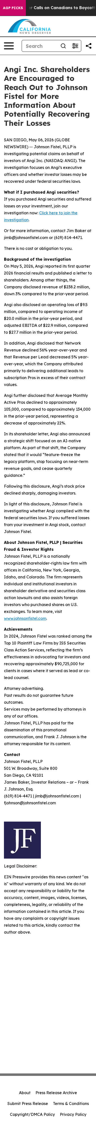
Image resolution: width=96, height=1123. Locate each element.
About (25, 1092)
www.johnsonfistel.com (25, 618)
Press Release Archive (56, 1092)
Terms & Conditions (71, 1103)
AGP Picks (13, 8)
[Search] (63, 46)
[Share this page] (88, 46)
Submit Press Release (27, 1103)
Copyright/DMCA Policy (32, 1114)
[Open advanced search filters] (75, 46)
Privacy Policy (73, 1114)
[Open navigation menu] (9, 46)
